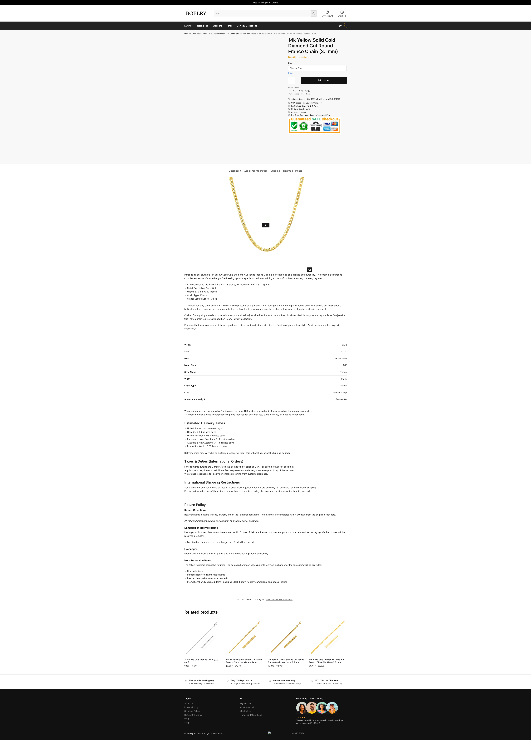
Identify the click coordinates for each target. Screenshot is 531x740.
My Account (327, 16)
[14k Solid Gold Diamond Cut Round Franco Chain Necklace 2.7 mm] (328, 637)
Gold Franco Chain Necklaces (243, 34)
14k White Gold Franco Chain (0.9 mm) (201, 661)
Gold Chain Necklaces (218, 34)
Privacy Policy (191, 707)
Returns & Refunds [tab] (292, 170)
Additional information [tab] (255, 170)
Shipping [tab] (275, 170)
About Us (188, 703)
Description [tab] (235, 170)
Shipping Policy (192, 711)
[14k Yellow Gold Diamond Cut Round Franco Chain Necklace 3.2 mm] (286, 637)
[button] (343, 26)
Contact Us (245, 711)
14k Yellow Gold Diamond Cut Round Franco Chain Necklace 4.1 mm (244, 661)
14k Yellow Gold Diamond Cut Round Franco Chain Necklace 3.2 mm (286, 661)
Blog (186, 718)
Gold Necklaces (199, 34)
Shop (186, 722)
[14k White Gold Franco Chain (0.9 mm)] (203, 637)
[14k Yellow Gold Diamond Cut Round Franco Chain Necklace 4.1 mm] (244, 637)
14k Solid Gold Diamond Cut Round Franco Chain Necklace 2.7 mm (326, 661)
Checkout (342, 16)
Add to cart (324, 80)
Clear (290, 73)
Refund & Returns (193, 715)
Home (187, 34)
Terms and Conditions (251, 715)
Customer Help (247, 707)
